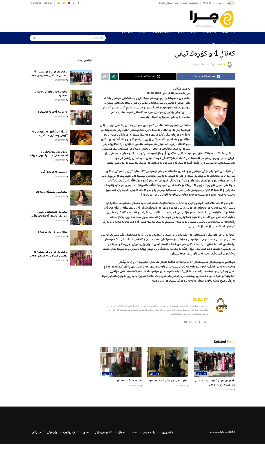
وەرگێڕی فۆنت (165, 3)
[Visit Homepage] (212, 18)
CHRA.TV (220, 65)
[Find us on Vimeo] (64, 3)
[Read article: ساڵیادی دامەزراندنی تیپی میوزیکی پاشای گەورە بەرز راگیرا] (81, 218)
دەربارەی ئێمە (180, 3)
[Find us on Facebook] (83, 3)
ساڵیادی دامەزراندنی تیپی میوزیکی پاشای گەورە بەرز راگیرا (49, 214)
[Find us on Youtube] (69, 3)
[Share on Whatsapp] (114, 76)
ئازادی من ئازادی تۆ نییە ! (53, 232)
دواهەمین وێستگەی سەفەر (52, 192)
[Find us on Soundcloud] (58, 3)
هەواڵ (121, 432)
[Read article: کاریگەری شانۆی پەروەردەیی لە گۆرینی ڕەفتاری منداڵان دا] (81, 137)
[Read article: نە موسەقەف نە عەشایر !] (121, 362)
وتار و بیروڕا (201, 373)
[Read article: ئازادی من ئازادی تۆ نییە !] (81, 237)
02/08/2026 (228, 390)
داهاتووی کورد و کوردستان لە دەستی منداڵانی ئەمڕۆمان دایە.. (215, 382)
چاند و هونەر (149, 432)
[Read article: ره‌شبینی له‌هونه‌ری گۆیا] (81, 177)
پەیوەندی (193, 3)
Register (34, 3)
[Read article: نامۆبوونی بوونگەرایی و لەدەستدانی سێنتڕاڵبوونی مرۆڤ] (81, 157)
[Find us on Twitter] (78, 3)
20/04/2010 (198, 65)
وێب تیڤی (230, 44)
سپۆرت (85, 432)
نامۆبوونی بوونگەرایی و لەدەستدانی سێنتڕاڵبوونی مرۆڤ (49, 153)
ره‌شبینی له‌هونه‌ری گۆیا (54, 172)
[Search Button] (33, 38)
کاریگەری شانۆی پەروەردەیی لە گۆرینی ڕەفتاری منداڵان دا (50, 133)
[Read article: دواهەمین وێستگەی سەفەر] (81, 198)
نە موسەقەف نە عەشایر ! (128, 380)
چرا (225, 432)
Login (46, 3)
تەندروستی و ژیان (103, 432)
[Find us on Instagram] (74, 3)
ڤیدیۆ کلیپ (69, 432)
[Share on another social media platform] (105, 76)
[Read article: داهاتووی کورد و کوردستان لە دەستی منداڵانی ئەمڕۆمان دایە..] (214, 362)
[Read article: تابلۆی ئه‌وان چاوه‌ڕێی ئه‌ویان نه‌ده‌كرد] (167, 362)
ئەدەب (134, 432)
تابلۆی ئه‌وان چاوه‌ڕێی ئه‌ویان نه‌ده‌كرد (168, 380)
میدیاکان (215, 44)
